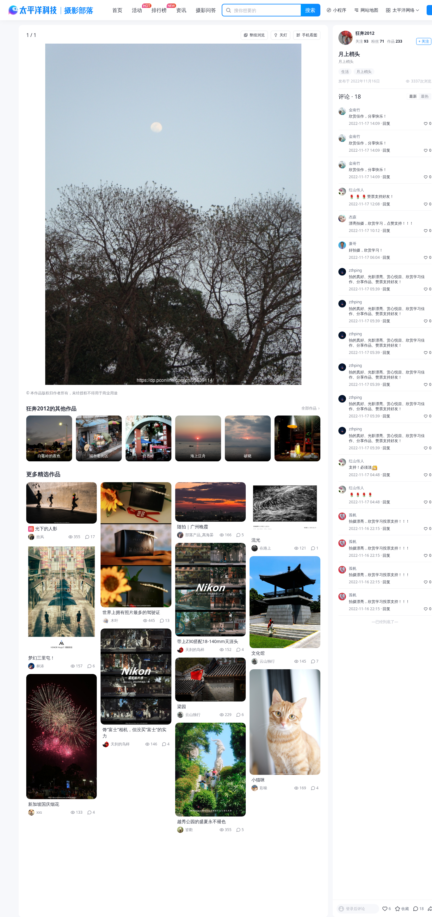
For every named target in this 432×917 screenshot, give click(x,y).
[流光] (285, 508)
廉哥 (352, 243)
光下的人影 (46, 528)
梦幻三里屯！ (41, 658)
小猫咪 (258, 780)
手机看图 (309, 35)
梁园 (181, 706)
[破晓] (248, 438)
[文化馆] (285, 602)
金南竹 (354, 109)
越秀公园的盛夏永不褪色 (201, 821)
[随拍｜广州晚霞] (210, 502)
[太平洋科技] (33, 10)
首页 (117, 10)
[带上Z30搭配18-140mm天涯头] (210, 589)
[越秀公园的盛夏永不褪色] (210, 770)
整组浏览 (257, 35)
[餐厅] (297, 438)
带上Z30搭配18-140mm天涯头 (207, 641)
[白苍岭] (148, 438)
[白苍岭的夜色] (49, 438)
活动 (137, 10)
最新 (413, 96)
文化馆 (258, 653)
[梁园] (210, 679)
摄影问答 (206, 10)
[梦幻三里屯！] (61, 599)
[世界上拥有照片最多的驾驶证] (136, 544)
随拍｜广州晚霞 (192, 527)
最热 (425, 96)
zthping (355, 270)
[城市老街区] (99, 438)
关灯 (283, 35)
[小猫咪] (285, 722)
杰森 (352, 217)
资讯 (181, 10)
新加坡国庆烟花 (43, 804)
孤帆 (352, 515)
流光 (255, 540)
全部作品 (309, 408)
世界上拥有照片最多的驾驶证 (131, 612)
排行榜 (159, 10)
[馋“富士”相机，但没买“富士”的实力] (136, 677)
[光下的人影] (61, 503)
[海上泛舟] (198, 438)
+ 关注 (423, 41)
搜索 (310, 10)
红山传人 (356, 190)
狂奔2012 (364, 33)
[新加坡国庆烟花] (61, 736)
